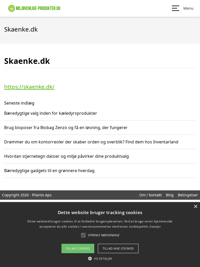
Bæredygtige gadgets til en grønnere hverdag (49, 170)
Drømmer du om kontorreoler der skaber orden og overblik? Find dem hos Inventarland (91, 142)
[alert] (100, 234)
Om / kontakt (150, 194)
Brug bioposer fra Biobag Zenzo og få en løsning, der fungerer (66, 127)
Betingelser (188, 194)
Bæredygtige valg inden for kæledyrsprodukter (50, 113)
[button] (100, 258)
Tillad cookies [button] (78, 248)
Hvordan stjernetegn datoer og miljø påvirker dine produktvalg (66, 156)
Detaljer (154, 226)
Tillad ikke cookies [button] (118, 248)
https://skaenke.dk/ (29, 86)
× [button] (195, 207)
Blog (170, 194)
